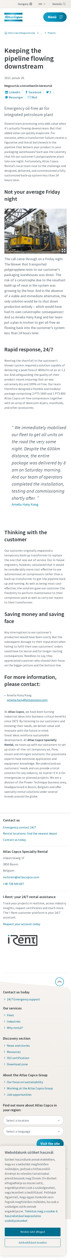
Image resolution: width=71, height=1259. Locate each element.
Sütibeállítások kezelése (33, 1242)
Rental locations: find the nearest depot (30, 833)
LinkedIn (14, 92)
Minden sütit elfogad (33, 1232)
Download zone (17, 1064)
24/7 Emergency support (23, 999)
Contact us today (14, 840)
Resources (14, 1052)
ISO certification (18, 1058)
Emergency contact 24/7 (19, 827)
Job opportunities (19, 1094)
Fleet (10, 1015)
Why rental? (15, 1028)
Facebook (35, 92)
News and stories (18, 1045)
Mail (34, 97)
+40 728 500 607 (13, 884)
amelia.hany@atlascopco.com (27, 700)
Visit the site (50, 1143)
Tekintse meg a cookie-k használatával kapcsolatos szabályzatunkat (31, 1216)
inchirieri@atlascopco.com (21, 877)
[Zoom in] (35, 230)
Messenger (16, 97)
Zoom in (63, 250)
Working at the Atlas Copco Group (30, 1088)
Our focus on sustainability (25, 1082)
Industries (14, 1021)
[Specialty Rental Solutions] (40, 32)
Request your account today (21, 924)
